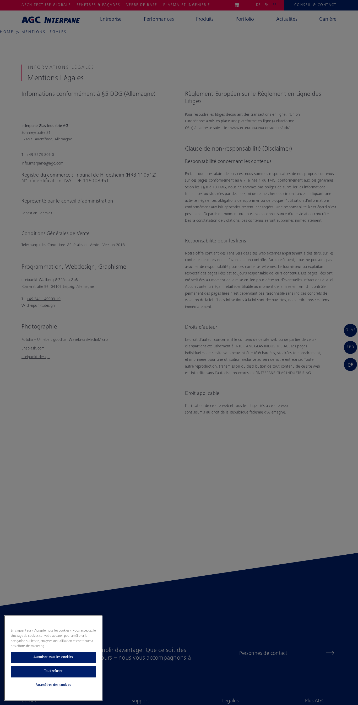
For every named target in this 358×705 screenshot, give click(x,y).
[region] (53, 658)
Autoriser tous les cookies (53, 657)
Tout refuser (53, 671)
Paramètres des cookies (53, 685)
